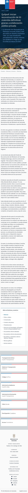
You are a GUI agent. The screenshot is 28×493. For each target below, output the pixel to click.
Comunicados (7, 319)
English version (23, 491)
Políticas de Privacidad (14, 469)
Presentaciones (8, 325)
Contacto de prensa (9, 322)
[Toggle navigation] (21, 2)
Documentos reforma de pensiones (12, 334)
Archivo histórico (8, 343)
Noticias (19, 71)
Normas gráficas (8, 340)
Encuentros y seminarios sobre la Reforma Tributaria (12, 337)
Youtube (15, 478)
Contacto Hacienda (14, 463)
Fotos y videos (7, 317)
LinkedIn (15, 482)
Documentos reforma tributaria (11, 331)
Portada (3, 71)
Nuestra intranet (14, 457)
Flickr (15, 484)
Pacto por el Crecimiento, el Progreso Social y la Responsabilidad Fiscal (13, 328)
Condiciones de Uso (14, 471)
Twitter (15, 476)
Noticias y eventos (11, 71)
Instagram (15, 480)
